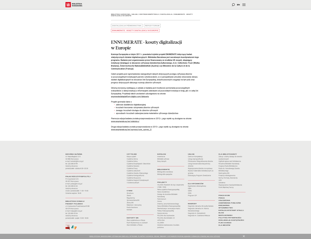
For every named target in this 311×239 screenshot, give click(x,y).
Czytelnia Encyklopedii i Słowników (138, 164)
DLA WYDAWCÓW (195, 184)
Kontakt (129, 210)
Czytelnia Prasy (132, 168)
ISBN (189, 188)
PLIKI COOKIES (225, 223)
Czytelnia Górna (132, 159)
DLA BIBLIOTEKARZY (228, 154)
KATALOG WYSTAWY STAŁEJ (231, 210)
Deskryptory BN (224, 173)
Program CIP (192, 195)
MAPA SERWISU (226, 215)
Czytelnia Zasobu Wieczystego (137, 173)
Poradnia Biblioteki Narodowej (229, 164)
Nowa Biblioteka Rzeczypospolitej (168, 206)
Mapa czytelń (131, 156)
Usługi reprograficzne (195, 159)
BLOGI (221, 213)
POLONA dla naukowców (165, 215)
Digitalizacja (166, 14)
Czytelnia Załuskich (133, 171)
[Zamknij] (244, 236)
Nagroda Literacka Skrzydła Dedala (200, 206)
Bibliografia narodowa (165, 172)
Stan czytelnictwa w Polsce (136, 220)
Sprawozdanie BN (133, 200)
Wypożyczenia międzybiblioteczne (230, 185)
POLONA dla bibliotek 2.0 (166, 218)
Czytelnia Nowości (133, 166)
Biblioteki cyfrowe (163, 159)
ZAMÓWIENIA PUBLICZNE (230, 203)
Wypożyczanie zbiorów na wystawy (200, 168)
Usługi (135, 14)
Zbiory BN (130, 203)
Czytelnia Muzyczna (134, 178)
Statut (129, 195)
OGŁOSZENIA (224, 200)
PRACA (222, 198)
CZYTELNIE (132, 154)
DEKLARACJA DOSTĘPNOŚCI (231, 220)
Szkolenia (222, 183)
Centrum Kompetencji (149, 14)
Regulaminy (131, 198)
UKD (220, 180)
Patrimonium (161, 199)
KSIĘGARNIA (224, 205)
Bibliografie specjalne (164, 174)
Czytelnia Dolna (132, 161)
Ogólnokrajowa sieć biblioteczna (230, 161)
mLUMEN (160, 223)
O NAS (129, 191)
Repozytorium (152, 26)
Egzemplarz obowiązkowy (197, 186)
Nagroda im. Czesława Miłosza (199, 215)
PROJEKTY (162, 182)
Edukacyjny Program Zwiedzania (199, 175)
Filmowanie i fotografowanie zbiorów (200, 161)
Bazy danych (161, 161)
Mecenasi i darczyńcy (134, 205)
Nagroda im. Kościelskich (196, 213)
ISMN (190, 191)
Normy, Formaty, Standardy (228, 178)
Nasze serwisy (162, 213)
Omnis (159, 201)
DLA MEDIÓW (224, 225)
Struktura (130, 193)
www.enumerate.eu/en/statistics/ (125, 121)
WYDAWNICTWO (226, 208)
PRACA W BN (224, 195)
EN (238, 5)
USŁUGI (191, 154)
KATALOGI (161, 154)
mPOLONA (161, 220)
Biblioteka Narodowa (120, 14)
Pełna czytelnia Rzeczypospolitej (168, 189)
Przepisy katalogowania (227, 175)
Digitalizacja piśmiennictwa (126, 26)
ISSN (189, 193)
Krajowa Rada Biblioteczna (228, 166)
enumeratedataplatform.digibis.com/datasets (130, 96)
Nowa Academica (163, 192)
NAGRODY (192, 204)
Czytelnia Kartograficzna (135, 175)
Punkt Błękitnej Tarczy (226, 187)
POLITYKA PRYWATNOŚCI (230, 218)
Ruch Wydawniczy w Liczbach (137, 223)
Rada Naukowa (132, 207)
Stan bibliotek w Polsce (134, 225)
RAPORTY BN (132, 218)
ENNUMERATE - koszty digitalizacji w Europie (135, 30)
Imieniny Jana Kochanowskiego (168, 204)
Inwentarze (161, 156)
